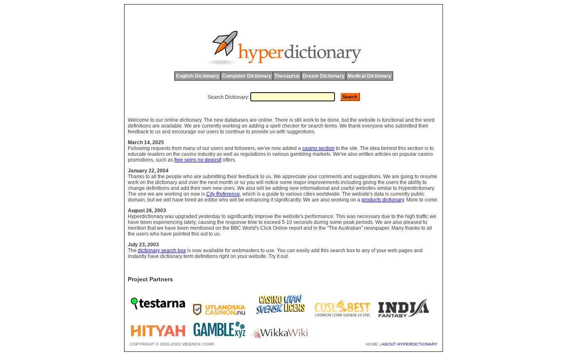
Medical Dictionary (369, 76)
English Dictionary (197, 76)
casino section (318, 148)
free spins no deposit (197, 160)
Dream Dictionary (324, 76)
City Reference (223, 194)
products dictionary (383, 200)
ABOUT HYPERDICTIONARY (409, 344)
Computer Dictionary (246, 76)
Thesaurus (287, 76)
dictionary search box (162, 250)
